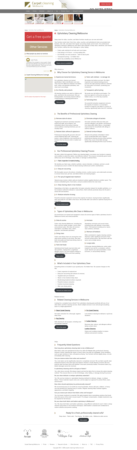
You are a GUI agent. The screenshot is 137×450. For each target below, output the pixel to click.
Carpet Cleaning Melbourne (32, 444)
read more (46, 71)
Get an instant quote (62, 204)
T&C (57, 11)
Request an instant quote (63, 290)
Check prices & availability (64, 63)
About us (50, 11)
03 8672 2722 (101, 10)
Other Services (38, 47)
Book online (59, 256)
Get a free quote (61, 144)
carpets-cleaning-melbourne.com (74, 448)
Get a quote (59, 102)
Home (28, 11)
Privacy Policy (65, 11)
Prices (35, 11)
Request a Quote (78, 11)
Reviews (41, 11)
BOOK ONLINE (105, 4)
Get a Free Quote (39, 37)
